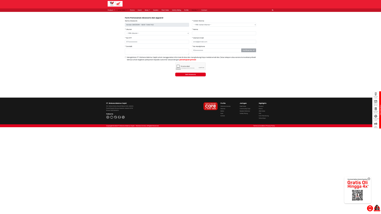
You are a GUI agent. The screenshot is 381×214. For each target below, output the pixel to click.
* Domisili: (128, 46)
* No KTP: (128, 38)
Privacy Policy (270, 126)
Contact (204, 10)
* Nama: (195, 29)
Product (111, 10)
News (147, 10)
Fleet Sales (165, 10)
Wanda (194, 10)
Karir (222, 113)
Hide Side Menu (380, 110)
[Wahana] (115, 3)
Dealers (155, 10)
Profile (186, 10)
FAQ (260, 113)
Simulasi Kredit (376, 97)
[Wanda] (377, 208)
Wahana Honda (225, 106)
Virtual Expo (262, 118)
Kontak (223, 116)
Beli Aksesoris (190, 74)
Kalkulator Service (375, 112)
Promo (132, 10)
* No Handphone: (198, 46)
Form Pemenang (264, 116)
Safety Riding (176, 10)
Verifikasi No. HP (249, 50)
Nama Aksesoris (131, 21)
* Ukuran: (128, 29)
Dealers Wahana (245, 111)
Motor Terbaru (376, 127)
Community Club (245, 108)
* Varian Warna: (198, 21)
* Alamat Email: (198, 38)
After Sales (122, 10)
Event (140, 10)
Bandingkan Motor (376, 119)
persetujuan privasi (187, 60)
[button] (272, 10)
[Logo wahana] (115, 4)
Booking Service (376, 104)
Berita (222, 111)
